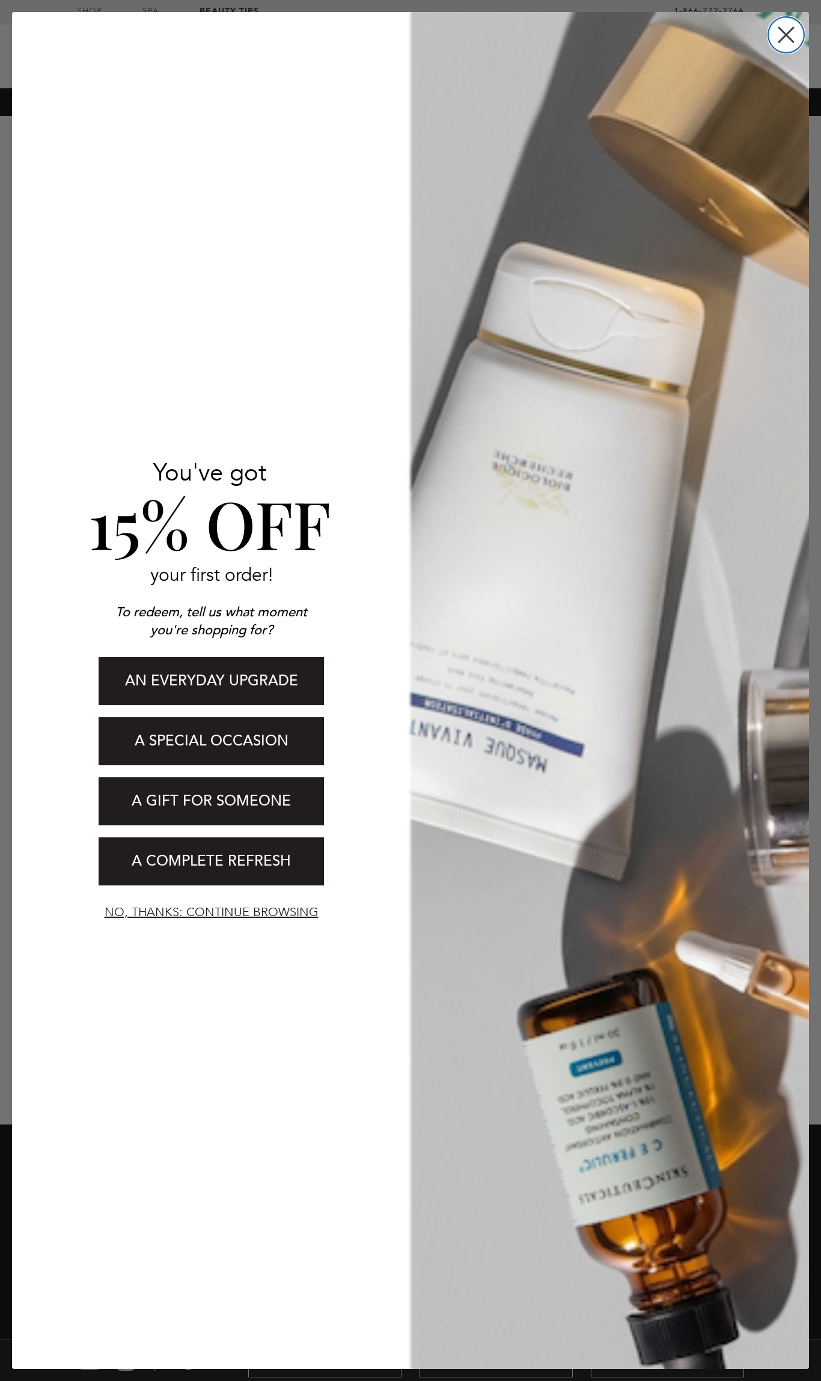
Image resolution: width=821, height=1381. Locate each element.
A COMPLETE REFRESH (211, 861)
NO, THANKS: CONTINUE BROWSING (212, 912)
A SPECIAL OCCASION (211, 741)
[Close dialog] (786, 35)
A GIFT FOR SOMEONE (211, 801)
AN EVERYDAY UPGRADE (211, 681)
